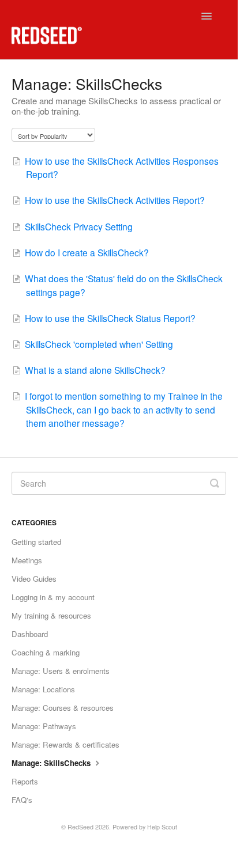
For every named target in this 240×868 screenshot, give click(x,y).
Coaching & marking (46, 652)
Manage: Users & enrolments (61, 670)
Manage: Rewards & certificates (65, 744)
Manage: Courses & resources (63, 707)
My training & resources (51, 615)
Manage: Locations (43, 689)
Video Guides (34, 578)
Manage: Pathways (44, 726)
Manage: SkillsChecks (52, 762)
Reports (25, 781)
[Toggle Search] (214, 483)
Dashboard (30, 633)
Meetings (27, 560)
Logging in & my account (53, 597)
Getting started (36, 541)
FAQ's (22, 799)
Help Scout (162, 826)
